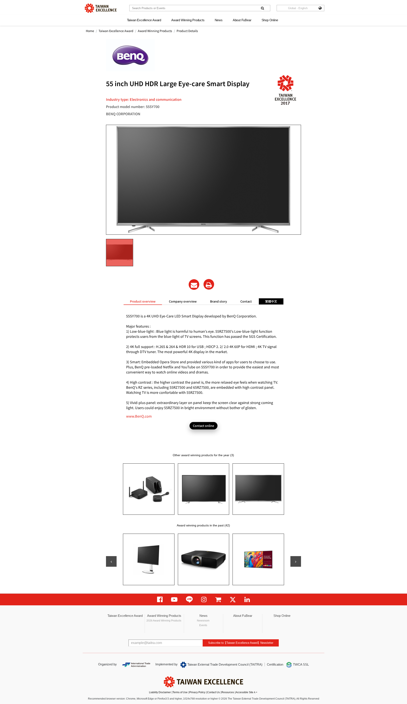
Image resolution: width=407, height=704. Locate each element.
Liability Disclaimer (160, 692)
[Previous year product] (111, 561)
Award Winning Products (188, 20)
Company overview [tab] (183, 301)
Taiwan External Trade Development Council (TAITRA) (224, 664)
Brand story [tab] (218, 301)
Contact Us (213, 692)
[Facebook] (160, 599)
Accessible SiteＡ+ (246, 692)
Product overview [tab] (143, 301)
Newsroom (203, 620)
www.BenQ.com (139, 416)
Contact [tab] (246, 301)
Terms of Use (180, 692)
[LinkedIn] (247, 599)
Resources (228, 692)
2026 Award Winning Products (163, 620)
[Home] (101, 8)
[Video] (174, 599)
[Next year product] (295, 561)
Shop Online (270, 20)
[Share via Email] (194, 284)
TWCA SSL (300, 664)
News (219, 20)
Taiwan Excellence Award (144, 20)
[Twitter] (233, 599)
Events (203, 625)
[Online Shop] (218, 599)
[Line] (189, 599)
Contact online (203, 426)
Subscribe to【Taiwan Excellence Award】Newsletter (240, 642)
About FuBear (242, 20)
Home (90, 31)
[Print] (209, 284)
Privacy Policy (197, 692)
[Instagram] (204, 599)
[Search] (262, 8)
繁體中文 (271, 301)
